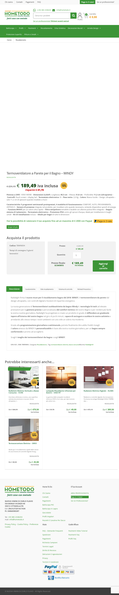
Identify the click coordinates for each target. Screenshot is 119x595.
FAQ (39, 2)
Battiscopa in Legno (50, 509)
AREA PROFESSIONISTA (80, 493)
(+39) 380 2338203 (44, 10)
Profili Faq (72, 539)
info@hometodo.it (63, 10)
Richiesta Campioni (49, 542)
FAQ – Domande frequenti (52, 531)
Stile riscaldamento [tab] (47, 289)
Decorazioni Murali (75, 28)
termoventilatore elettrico (59, 345)
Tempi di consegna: (18, 250)
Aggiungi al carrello (103, 266)
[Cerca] (73, 15)
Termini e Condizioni (50, 562)
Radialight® (11, 177)
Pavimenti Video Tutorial (77, 531)
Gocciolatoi (46, 513)
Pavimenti (32, 28)
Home (9, 40)
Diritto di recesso (49, 550)
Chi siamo (9, 2)
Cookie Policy (22, 524)
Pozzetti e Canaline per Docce (53, 520)
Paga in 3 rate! (87, 2)
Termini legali (47, 546)
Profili (21, 28)
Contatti (19, 2)
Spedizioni (46, 535)
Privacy (45, 558)
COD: (19, 345)
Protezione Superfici (14, 34)
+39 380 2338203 (15, 517)
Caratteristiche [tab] (30, 289)
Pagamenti (30, 2)
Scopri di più (13, 227)
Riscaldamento (46, 28)
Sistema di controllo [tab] (65, 289)
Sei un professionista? (105, 2)
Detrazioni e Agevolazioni (52, 554)
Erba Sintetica (60, 28)
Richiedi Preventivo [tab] (84, 289)
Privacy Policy (10, 524)
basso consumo (74, 345)
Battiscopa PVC (48, 505)
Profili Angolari (48, 516)
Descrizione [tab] (14, 289)
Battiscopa (10, 28)
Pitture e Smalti (30, 34)
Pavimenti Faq (73, 535)
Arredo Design (93, 28)
